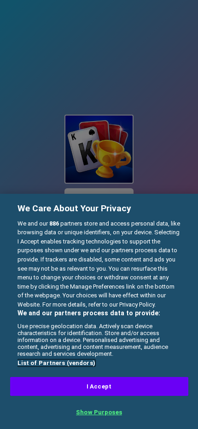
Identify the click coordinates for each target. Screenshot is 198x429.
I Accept (99, 386)
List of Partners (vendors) (56, 362)
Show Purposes (99, 412)
